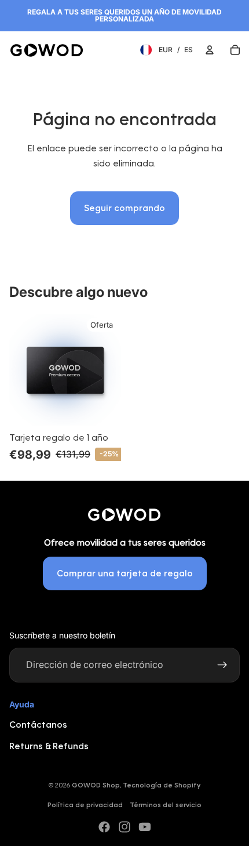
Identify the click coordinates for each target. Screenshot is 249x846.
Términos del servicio (166, 805)
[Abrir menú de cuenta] (209, 50)
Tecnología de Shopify (161, 785)
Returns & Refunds (49, 745)
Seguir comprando (124, 207)
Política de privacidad (85, 805)
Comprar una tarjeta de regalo (125, 573)
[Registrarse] (222, 665)
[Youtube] (145, 827)
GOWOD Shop (96, 785)
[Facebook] (104, 827)
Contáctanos (38, 724)
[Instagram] (124, 827)
